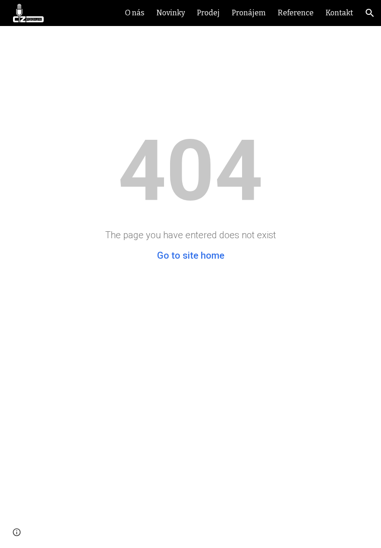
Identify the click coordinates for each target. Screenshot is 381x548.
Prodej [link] (208, 12)
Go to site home (190, 255)
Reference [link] (296, 12)
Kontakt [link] (339, 12)
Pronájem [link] (249, 12)
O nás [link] (135, 12)
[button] (370, 13)
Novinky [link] (171, 12)
